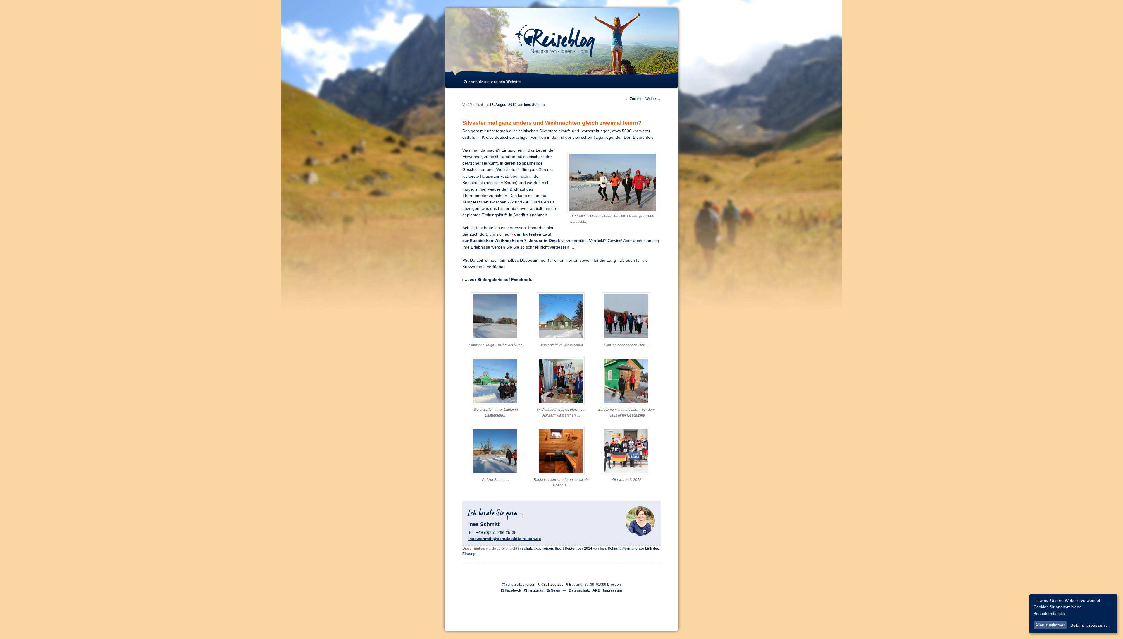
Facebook (513, 590)
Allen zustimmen (1050, 625)
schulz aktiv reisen (537, 549)
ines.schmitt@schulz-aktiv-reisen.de (504, 538)
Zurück (634, 99)
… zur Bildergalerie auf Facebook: (499, 279)
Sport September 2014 (573, 549)
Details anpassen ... (1090, 625)
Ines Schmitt (534, 105)
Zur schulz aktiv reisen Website (492, 82)
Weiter (653, 99)
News (555, 590)
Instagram (536, 590)
